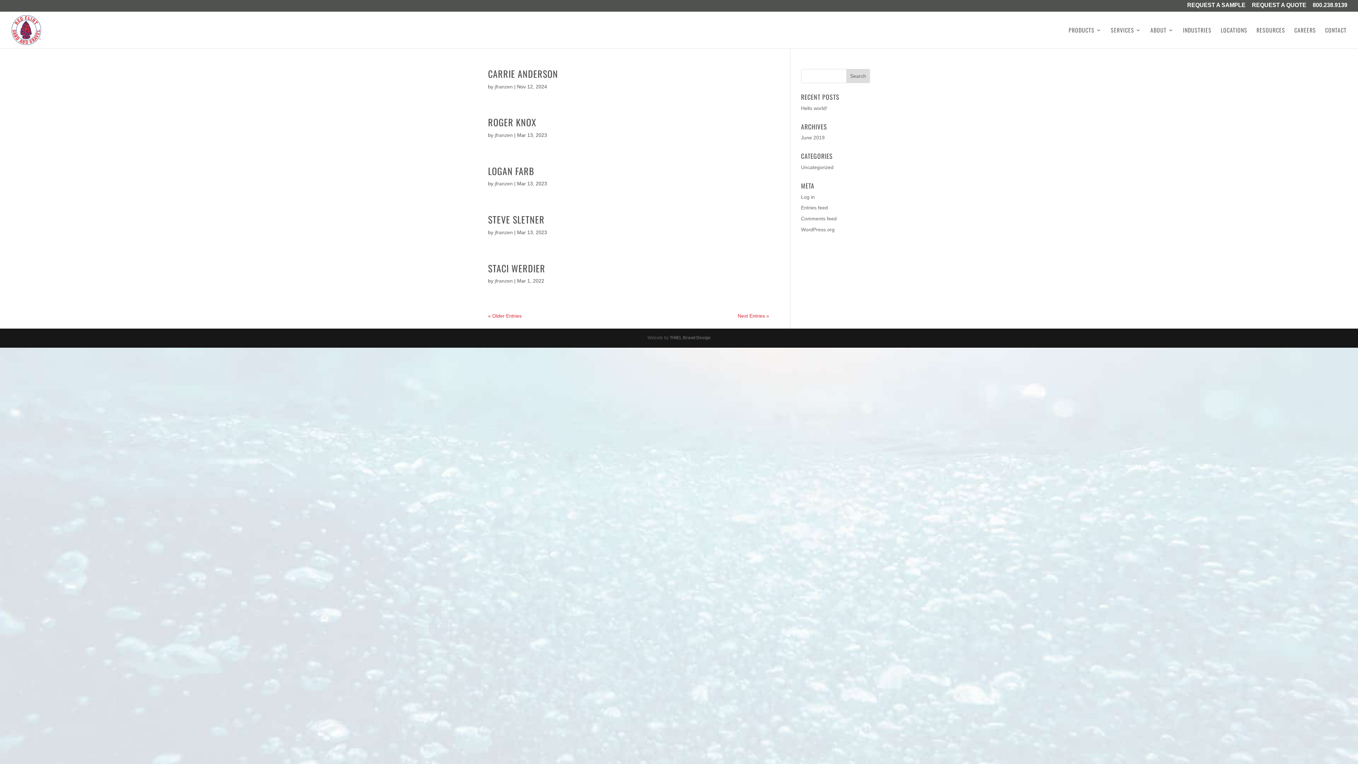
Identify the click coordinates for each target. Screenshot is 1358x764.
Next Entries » (753, 316)
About (1158, 31)
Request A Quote (1279, 5)
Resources (1271, 31)
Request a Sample (1216, 5)
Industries (1197, 31)
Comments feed (819, 218)
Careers (1305, 31)
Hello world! (814, 108)
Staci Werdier (516, 268)
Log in (808, 197)
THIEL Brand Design (690, 337)
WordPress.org (818, 229)
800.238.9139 (1330, 5)
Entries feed (814, 207)
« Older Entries (505, 316)
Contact (1336, 31)
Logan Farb (511, 171)
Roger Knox (512, 122)
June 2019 (813, 137)
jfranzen (504, 86)
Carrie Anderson (523, 74)
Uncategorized (817, 167)
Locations (1234, 31)
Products (1082, 31)
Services (1122, 31)
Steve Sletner (516, 219)
